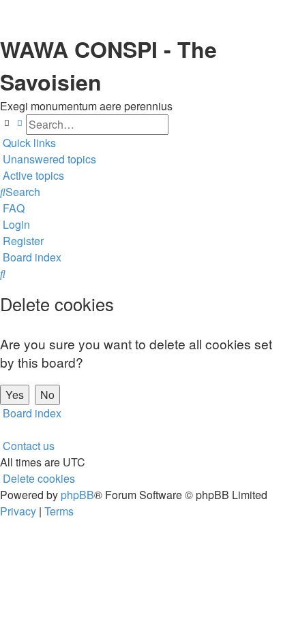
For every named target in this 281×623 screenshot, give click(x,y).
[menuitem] (48, 159)
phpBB (77, 494)
